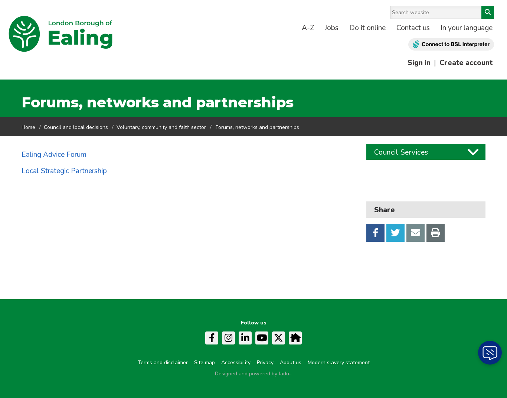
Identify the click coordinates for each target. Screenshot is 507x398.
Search (487, 12)
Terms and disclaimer (163, 362)
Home (28, 127)
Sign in (419, 63)
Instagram (228, 337)
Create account (466, 63)
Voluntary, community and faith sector (161, 127)
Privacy (265, 362)
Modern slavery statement (339, 362)
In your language (467, 28)
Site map (204, 362)
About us (290, 362)
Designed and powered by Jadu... (253, 373)
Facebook (375, 233)
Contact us (413, 28)
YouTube (261, 337)
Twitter (395, 233)
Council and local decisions (76, 127)
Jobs (331, 28)
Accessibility (236, 362)
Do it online (367, 28)
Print (435, 233)
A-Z (308, 28)
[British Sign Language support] (451, 44)
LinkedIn (245, 337)
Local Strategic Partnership (64, 171)
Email (415, 233)
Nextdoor (295, 337)
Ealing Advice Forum (54, 154)
